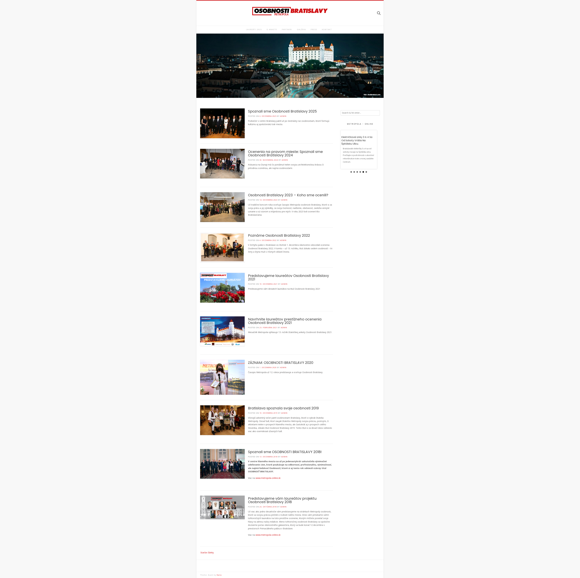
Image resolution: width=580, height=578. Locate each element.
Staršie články (207, 552)
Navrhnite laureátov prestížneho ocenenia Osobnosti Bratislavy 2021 (285, 321)
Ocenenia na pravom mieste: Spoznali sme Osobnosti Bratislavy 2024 (285, 153)
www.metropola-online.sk (268, 478)
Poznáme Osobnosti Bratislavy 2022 (279, 235)
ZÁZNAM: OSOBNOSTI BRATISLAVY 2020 (280, 362)
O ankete (272, 29)
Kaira (219, 575)
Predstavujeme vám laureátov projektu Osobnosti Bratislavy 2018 (282, 500)
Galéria (301, 29)
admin (283, 116)
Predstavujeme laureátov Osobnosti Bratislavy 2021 (288, 277)
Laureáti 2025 (254, 29)
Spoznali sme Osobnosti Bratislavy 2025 (282, 111)
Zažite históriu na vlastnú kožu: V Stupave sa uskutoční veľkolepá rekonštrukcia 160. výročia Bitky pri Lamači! (358, 142)
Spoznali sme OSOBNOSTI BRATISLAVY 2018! (285, 451)
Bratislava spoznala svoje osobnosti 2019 (283, 408)
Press (314, 29)
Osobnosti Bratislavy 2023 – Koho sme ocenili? (288, 195)
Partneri (287, 29)
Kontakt (327, 29)
